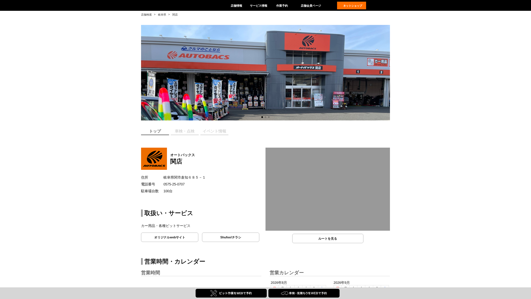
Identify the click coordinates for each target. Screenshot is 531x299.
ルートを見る (327, 238)
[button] (262, 117)
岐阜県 (162, 14)
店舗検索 (146, 14)
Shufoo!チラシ (230, 237)
